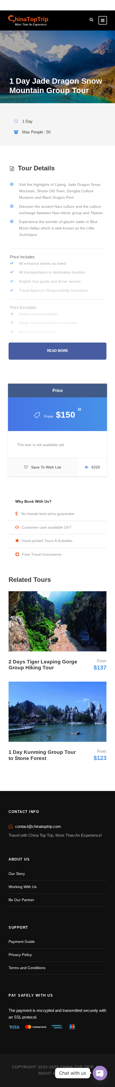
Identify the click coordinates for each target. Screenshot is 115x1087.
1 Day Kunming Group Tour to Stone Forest (42, 755)
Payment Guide (22, 941)
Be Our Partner (21, 900)
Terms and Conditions (27, 968)
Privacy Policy (20, 954)
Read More (57, 351)
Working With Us (23, 887)
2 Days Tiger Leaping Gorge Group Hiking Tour (43, 665)
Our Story (17, 873)
